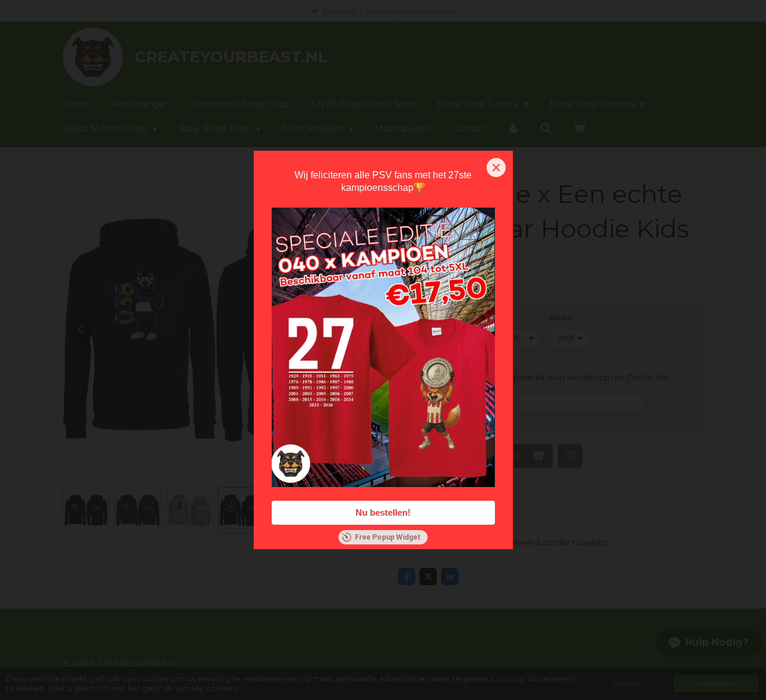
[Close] (496, 167)
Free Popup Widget (388, 537)
